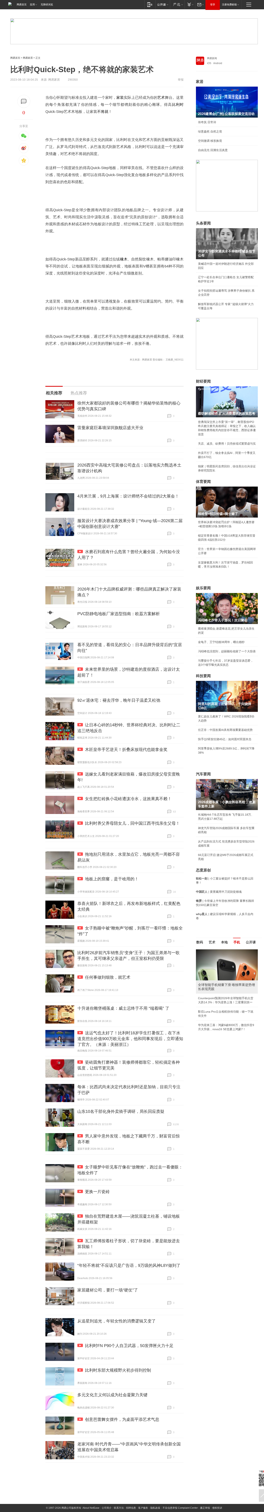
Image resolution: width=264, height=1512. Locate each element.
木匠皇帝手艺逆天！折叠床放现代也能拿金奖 (126, 749)
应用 (32, 4)
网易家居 (28, 57)
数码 (199, 942)
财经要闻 (203, 381)
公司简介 (107, 1507)
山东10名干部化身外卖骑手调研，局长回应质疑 (120, 1111)
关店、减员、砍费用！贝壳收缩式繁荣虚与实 (227, 443)
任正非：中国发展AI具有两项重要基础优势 (225, 730)
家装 (120, 97)
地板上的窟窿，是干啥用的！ (112, 879)
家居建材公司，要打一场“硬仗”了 (107, 1290)
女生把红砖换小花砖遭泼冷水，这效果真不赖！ (128, 798)
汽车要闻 (203, 774)
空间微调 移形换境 (210, 140)
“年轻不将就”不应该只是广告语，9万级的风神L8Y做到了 (128, 1265)
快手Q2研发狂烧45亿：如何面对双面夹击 (224, 739)
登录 (212, 4)
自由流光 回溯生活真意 (213, 150)
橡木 (123, 259)
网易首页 (22, 4)
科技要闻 (203, 676)
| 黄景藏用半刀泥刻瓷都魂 (219, 891)
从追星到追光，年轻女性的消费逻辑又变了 (116, 1321)
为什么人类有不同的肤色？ (215, 969)
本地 (224, 942)
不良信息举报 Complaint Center (180, 1507)
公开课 (251, 942)
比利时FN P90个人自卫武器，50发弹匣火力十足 (129, 1345)
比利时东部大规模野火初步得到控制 (118, 1370)
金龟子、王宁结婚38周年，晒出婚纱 (221, 642)
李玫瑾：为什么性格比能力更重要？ (221, 951)
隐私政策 (155, 1507)
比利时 (178, 105)
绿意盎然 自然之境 (210, 131)
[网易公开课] (162, 4)
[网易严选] (177, 4)
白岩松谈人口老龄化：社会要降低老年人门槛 (227, 960)
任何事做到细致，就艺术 (107, 977)
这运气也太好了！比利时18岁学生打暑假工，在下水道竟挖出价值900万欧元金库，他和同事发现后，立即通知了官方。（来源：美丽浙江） (130, 1039)
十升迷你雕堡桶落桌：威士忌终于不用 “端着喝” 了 (123, 1008)
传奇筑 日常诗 (207, 122)
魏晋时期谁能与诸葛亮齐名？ (217, 979)
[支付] (190, 4)
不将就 (102, 112)
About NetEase (90, 1507)
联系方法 (119, 1507)
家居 (199, 82)
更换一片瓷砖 (97, 1191)
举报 (181, 79)
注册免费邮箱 (229, 4)
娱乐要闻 (203, 588)
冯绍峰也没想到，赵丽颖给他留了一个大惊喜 (227, 651)
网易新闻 (212, 58)
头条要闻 (203, 223)
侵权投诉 (217, 1507)
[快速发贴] (23, 101)
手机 (236, 942)
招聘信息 (131, 1507)
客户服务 (143, 1507)
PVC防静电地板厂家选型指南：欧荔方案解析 (118, 613)
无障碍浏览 (47, 4)
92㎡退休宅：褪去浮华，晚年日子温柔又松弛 (118, 700)
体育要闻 (203, 482)
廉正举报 (205, 1507)
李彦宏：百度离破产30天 (214, 988)
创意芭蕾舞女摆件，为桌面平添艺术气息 (122, 1419)
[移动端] (149, 4)
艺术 (161, 97)
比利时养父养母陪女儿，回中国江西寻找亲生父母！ (132, 823)
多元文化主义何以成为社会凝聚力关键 (112, 1395)
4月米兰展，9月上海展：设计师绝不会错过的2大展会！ (128, 496)
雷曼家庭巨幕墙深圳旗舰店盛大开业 (110, 427)
